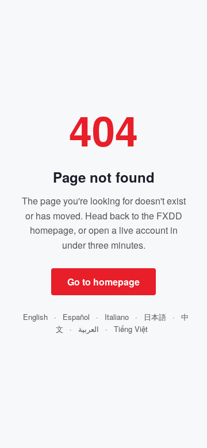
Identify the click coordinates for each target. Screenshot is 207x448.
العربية (88, 328)
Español (76, 316)
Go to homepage (103, 281)
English (35, 316)
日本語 (155, 316)
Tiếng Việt (131, 328)
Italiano (117, 316)
